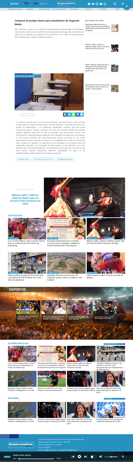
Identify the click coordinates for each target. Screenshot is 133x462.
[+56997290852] (105, 6)
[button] (23, 159)
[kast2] (111, 386)
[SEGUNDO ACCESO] (66, 273)
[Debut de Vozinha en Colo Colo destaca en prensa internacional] (52, 386)
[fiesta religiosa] (114, 31)
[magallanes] (22, 386)
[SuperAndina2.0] (66, 6)
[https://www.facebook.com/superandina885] (89, 6)
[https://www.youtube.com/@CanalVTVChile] (101, 6)
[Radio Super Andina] (115, 6)
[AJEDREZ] (106, 273)
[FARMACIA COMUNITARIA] (27, 273)
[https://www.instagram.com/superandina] (97, 6)
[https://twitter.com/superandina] (93, 6)
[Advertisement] (34, 56)
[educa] (81, 386)
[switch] (93, 456)
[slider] (19, 459)
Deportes (22, 301)
